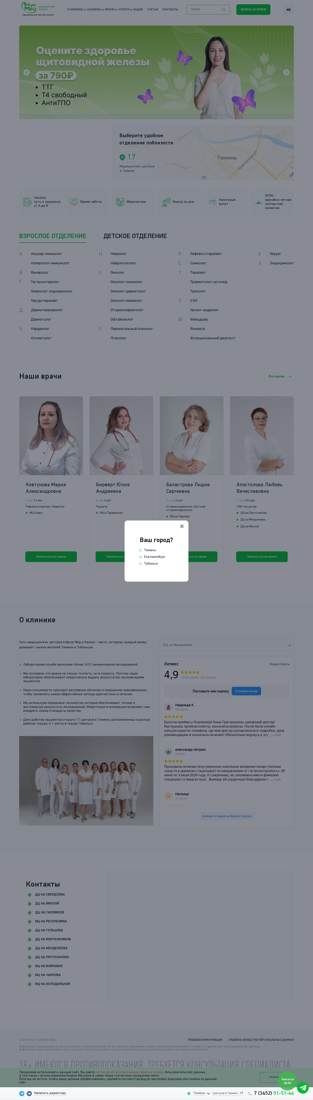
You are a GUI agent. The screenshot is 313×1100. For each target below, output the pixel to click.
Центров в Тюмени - (228, 1093)
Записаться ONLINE (288, 1081)
